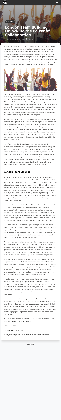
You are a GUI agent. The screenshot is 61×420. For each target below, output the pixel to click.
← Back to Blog (30, 344)
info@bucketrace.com (15, 330)
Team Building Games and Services (19, 321)
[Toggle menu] (56, 2)
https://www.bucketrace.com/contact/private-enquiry (31, 335)
